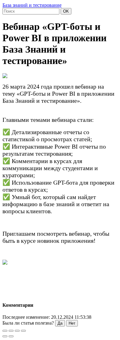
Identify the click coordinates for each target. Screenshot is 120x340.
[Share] (11, 331)
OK (66, 11)
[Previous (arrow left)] (4, 336)
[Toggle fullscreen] (17, 331)
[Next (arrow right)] (11, 336)
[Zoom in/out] (23, 331)
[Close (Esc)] (4, 331)
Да (60, 323)
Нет (72, 323)
